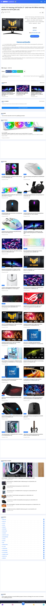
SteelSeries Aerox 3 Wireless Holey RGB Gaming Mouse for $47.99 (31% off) (11, 232)
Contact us (27, 601)
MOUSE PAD (23, 556)
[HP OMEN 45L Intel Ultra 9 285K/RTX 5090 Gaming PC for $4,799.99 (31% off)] (4, 511)
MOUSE (23, 525)
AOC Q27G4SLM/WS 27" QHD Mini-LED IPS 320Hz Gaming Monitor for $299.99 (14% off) (23, 504)
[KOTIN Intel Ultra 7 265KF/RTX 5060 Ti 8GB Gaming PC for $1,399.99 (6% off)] (4, 483)
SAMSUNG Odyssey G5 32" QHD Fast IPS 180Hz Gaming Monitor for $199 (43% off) (11, 343)
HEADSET (23, 527)
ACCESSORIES (23, 552)
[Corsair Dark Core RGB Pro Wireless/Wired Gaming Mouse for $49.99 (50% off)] (4, 501)
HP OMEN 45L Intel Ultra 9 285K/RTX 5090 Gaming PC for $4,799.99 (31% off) (12, 177)
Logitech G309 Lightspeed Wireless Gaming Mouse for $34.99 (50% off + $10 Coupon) (11, 288)
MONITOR (6, 5)
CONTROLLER (23, 548)
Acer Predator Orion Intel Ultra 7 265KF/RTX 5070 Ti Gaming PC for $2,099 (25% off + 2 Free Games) (12, 361)
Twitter (15, 71)
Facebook (9, 71)
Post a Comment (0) (23, 107)
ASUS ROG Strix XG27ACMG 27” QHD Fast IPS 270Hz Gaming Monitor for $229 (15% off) (33, 306)
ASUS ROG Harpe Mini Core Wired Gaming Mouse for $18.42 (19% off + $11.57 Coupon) (33, 214)
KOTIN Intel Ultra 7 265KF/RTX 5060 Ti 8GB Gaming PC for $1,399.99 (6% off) (21, 481)
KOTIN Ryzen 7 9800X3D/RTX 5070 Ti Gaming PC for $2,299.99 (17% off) (18, 478)
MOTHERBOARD (23, 536)
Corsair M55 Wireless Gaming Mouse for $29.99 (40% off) (33, 416)
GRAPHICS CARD (23, 534)
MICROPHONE (23, 550)
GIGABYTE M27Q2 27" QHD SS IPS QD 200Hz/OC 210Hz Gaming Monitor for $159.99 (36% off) (33, 398)
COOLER (23, 538)
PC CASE (23, 546)
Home (2, 5)
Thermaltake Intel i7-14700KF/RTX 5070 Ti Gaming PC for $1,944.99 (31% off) (12, 435)
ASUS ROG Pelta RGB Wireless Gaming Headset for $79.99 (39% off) (34, 195)
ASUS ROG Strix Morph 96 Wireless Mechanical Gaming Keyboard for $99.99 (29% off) (11, 306)
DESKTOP (23, 521)
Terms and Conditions (40, 601)
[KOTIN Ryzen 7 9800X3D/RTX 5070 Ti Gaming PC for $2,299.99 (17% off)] (23, 470)
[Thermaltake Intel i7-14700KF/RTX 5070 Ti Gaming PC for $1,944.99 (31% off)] (4, 492)
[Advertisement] (21, 62)
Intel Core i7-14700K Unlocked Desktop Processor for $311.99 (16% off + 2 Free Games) (12, 380)
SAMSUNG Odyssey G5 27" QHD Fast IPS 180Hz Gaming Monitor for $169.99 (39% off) (33, 325)
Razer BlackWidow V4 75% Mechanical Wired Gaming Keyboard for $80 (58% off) (33, 251)
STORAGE (23, 532)
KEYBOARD (23, 529)
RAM (23, 542)
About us (23, 601)
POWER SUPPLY (23, 544)
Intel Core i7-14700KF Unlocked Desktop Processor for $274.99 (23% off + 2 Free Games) (33, 343)
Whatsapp (20, 71)
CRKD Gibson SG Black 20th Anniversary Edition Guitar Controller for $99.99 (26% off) (33, 435)
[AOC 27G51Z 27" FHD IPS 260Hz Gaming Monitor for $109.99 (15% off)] (4, 497)
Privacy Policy (33, 601)
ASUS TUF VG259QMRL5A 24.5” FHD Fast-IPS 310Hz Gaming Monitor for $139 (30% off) (12, 325)
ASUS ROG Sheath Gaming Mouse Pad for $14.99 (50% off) (11, 398)
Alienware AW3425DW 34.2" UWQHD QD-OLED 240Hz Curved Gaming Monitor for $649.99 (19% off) (8, 94)
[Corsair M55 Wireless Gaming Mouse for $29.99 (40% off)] (4, 488)
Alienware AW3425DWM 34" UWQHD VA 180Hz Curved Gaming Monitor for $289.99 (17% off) (37, 94)
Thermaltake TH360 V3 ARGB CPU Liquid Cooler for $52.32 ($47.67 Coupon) (17, 133)
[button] (45, 2)
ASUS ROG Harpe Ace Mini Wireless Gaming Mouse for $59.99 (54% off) (12, 214)
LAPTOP (23, 523)
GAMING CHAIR (23, 554)
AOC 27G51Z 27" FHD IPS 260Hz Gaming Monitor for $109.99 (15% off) (20, 495)
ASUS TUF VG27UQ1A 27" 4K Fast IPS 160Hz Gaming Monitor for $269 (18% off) (34, 270)
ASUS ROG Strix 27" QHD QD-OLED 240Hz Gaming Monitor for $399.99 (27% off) (22, 93)
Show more (42, 82)
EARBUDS (23, 558)
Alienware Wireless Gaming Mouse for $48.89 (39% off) (34, 177)
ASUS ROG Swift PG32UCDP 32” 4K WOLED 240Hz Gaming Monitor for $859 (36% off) (33, 288)
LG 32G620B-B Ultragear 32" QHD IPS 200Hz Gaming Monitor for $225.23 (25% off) (32, 380)
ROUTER (23, 540)
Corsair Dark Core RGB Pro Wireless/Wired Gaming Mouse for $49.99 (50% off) (12, 416)
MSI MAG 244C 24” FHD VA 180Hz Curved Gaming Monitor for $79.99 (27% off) (33, 361)
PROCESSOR (23, 531)
